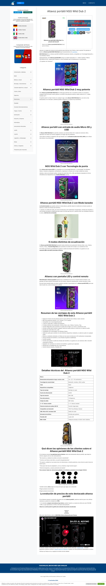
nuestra (79, 547)
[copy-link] (84, 32)
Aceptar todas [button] (101, 583)
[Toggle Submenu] (31, 72)
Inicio (84, 3)
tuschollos (74, 52)
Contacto (91, 3)
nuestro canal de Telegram (61, 549)
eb (82, 547)
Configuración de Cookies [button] (91, 583)
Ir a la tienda (72, 29)
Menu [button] (19, 3)
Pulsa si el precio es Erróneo (83, 29)
